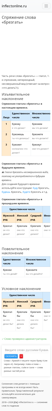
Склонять (11, 356)
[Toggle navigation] (46, 6)
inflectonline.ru (14, 5)
